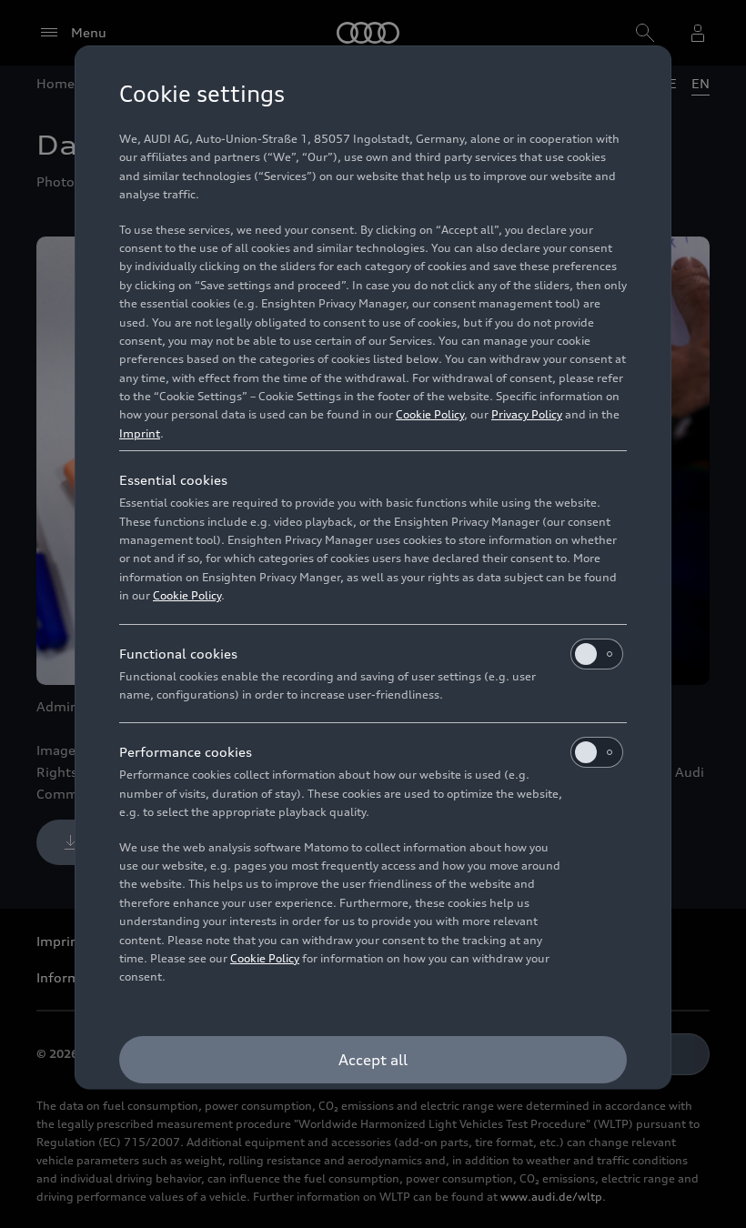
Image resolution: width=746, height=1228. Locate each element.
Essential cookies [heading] (173, 480)
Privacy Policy (526, 414)
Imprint (139, 433)
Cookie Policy (430, 414)
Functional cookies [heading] (178, 653)
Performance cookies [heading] (185, 752)
